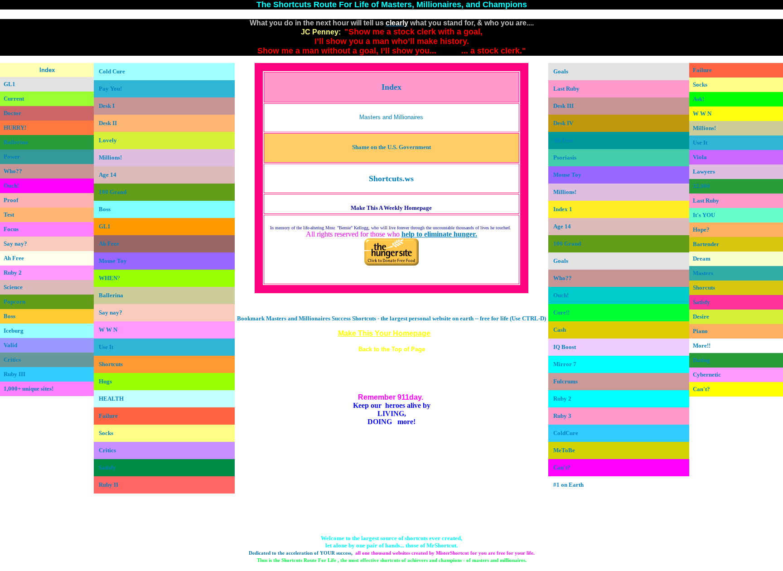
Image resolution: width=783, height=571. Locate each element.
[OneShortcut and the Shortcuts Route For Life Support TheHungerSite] (391, 263)
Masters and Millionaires (391, 117)
